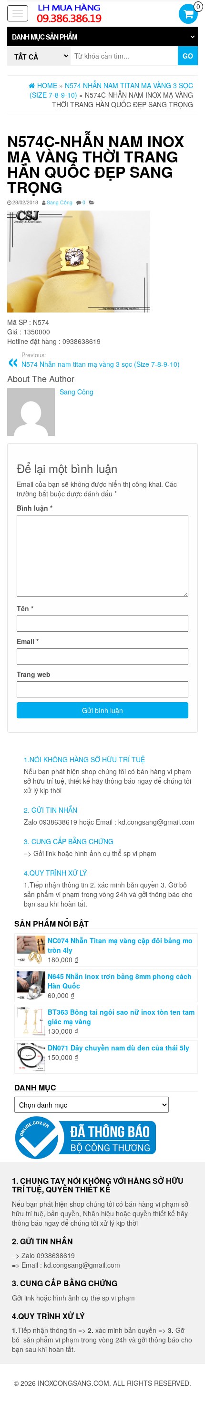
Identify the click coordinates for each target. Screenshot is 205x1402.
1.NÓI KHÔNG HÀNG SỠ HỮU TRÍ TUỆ (84, 759)
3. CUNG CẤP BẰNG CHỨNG (68, 841)
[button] (102, 36)
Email (28, 641)
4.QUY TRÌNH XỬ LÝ (55, 873)
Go (188, 56)
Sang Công (59, 202)
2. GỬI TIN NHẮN (50, 810)
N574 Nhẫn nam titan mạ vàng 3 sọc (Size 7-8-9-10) (100, 360)
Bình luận (34, 508)
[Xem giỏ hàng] (188, 15)
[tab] (102, 36)
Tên (25, 608)
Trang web (34, 674)
